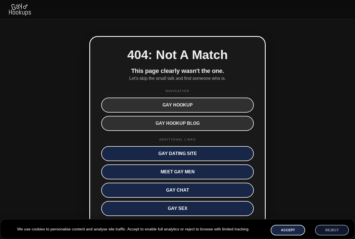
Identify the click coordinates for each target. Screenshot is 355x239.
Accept (288, 230)
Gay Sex (177, 208)
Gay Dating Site (177, 153)
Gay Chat (177, 190)
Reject (332, 230)
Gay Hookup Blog (178, 123)
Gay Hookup (178, 105)
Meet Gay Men (178, 171)
